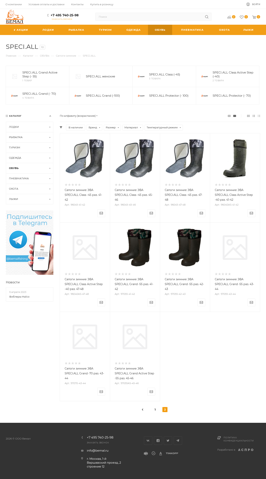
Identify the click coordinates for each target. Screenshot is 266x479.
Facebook (158, 440)
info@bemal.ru (97, 450)
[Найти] (206, 17)
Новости (13, 282)
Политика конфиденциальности (239, 439)
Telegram (178, 440)
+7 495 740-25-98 (65, 15)
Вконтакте (148, 440)
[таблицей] (259, 116)
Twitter (168, 440)
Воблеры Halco (19, 296)
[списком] (253, 116)
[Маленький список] (229, 116)
